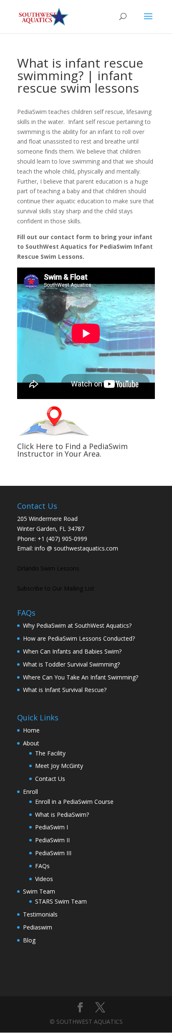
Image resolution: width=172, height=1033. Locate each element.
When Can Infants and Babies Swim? (72, 651)
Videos (44, 879)
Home (31, 730)
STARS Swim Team (61, 901)
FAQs (42, 866)
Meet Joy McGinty (59, 766)
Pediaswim (37, 927)
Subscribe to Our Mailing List (55, 588)
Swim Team (39, 891)
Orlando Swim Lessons (48, 568)
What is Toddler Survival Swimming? (71, 664)
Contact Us (50, 779)
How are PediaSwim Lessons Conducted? (79, 638)
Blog (29, 940)
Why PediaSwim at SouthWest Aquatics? (77, 625)
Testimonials (40, 914)
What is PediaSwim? (62, 814)
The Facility (50, 753)
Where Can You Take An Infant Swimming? (80, 677)
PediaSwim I (51, 827)
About (31, 743)
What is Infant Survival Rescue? (64, 690)
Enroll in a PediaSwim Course (74, 802)
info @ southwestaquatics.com (76, 548)
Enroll (30, 792)
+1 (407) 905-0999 (62, 539)
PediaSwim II (52, 840)
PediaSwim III (53, 853)
